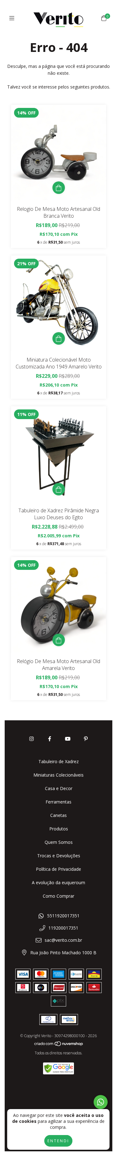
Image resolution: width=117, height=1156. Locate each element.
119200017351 (63, 928)
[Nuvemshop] (59, 1045)
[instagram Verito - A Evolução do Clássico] (31, 739)
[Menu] (13, 18)
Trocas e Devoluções (58, 856)
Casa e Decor (58, 788)
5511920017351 (63, 916)
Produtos (58, 829)
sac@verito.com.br (63, 940)
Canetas (58, 815)
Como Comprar (58, 896)
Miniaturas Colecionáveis (58, 775)
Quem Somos (59, 842)
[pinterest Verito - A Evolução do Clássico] (85, 739)
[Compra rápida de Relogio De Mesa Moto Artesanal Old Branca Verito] (58, 187)
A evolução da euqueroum (58, 882)
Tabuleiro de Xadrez (58, 761)
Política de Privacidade (58, 869)
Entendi (58, 1140)
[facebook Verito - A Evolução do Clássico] (49, 739)
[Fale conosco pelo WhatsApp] (101, 1102)
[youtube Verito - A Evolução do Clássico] (67, 739)
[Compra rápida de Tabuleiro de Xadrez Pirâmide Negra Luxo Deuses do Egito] (58, 489)
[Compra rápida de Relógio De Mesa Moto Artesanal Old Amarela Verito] (58, 640)
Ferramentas (58, 802)
